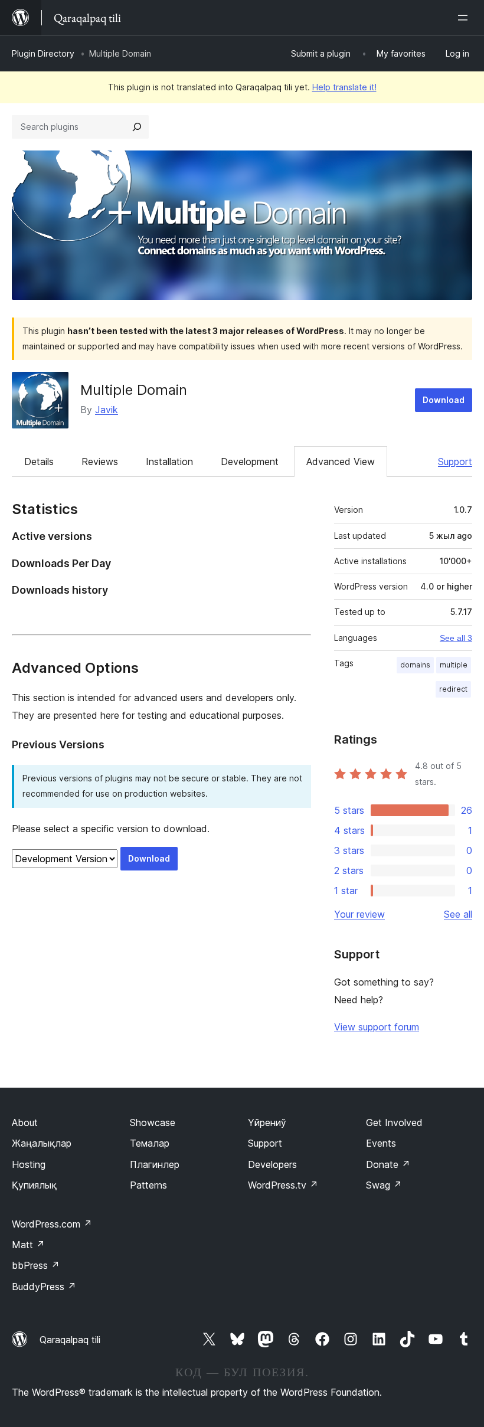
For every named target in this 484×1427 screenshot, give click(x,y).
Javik (106, 409)
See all (458, 914)
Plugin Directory (43, 53)
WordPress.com (52, 1224)
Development (250, 461)
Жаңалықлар (41, 1143)
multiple (453, 664)
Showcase (152, 1122)
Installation (169, 461)
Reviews (99, 461)
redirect (453, 689)
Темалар (149, 1143)
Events (381, 1143)
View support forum (376, 1027)
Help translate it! (344, 87)
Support (455, 461)
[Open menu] (465, 17)
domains (415, 664)
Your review (359, 914)
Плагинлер (154, 1164)
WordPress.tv (283, 1185)
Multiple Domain (133, 389)
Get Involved (394, 1122)
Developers (272, 1164)
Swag (384, 1185)
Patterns (148, 1185)
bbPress (36, 1265)
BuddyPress (44, 1286)
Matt (28, 1245)
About (25, 1122)
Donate (388, 1164)
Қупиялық (34, 1185)
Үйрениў (267, 1122)
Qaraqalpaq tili (70, 1340)
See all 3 (456, 638)
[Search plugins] (137, 127)
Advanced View (340, 461)
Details (39, 461)
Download (444, 400)
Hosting (28, 1164)
